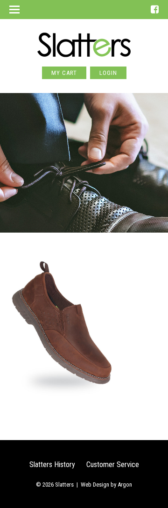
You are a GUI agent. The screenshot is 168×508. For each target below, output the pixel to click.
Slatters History (52, 464)
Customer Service (112, 464)
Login (108, 72)
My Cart (64, 72)
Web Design (95, 484)
